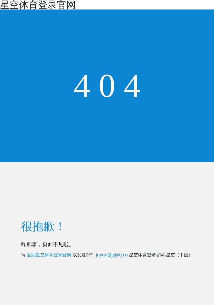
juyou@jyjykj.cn (112, 255)
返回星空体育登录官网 (49, 255)
